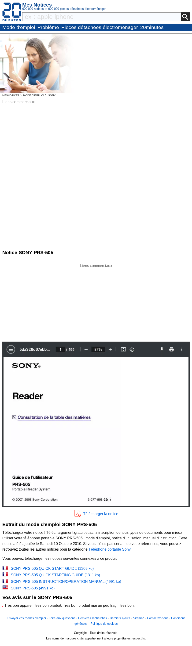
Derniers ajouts (120, 618)
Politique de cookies (104, 623)
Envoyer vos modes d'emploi (26, 618)
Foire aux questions (62, 618)
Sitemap (138, 618)
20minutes (152, 27)
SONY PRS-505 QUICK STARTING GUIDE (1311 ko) (55, 575)
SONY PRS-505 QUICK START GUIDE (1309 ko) (52, 568)
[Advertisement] (96, 301)
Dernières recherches (92, 618)
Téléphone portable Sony (109, 549)
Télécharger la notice (100, 514)
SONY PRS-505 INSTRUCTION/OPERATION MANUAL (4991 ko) (66, 582)
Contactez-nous (157, 618)
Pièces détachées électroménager (99, 27)
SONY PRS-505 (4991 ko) (33, 588)
